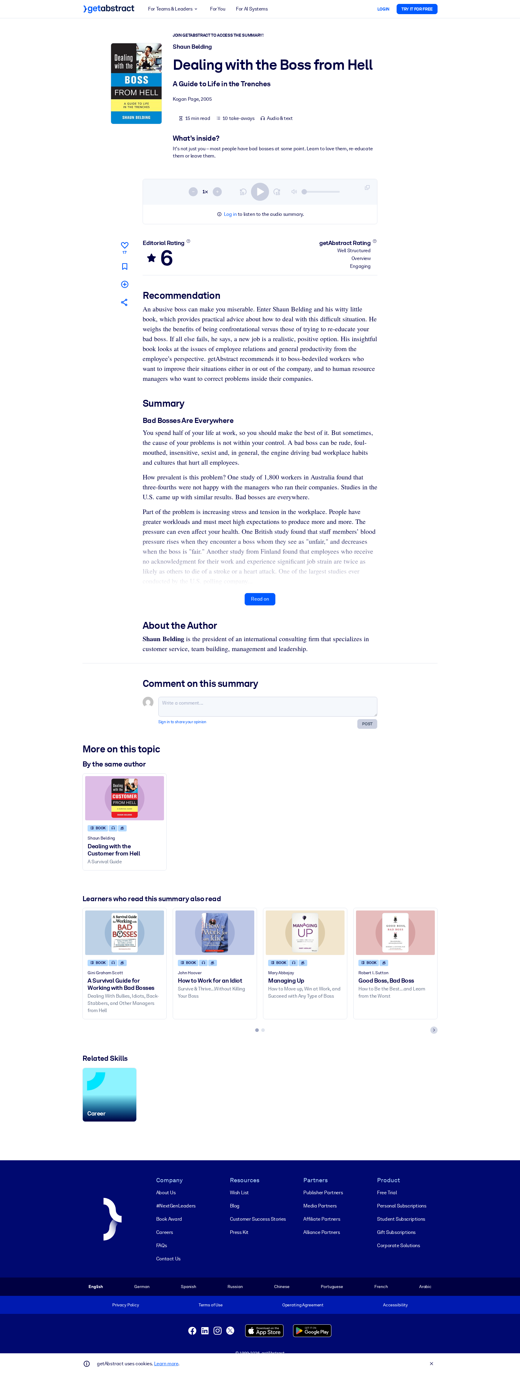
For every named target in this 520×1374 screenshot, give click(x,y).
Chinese (281, 1286)
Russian (235, 1286)
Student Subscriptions (401, 1219)
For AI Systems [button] (252, 9)
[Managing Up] (305, 932)
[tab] (257, 1030)
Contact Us (168, 1259)
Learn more (166, 1363)
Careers (164, 1232)
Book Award (169, 1219)
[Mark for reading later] (125, 266)
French (381, 1286)
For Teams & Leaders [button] (170, 9)
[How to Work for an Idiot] (214, 932)
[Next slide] (434, 1030)
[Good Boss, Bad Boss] (395, 932)
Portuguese (332, 1286)
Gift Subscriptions (396, 1232)
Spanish (188, 1286)
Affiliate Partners (321, 1219)
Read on (260, 599)
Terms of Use (211, 1304)
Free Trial (387, 1192)
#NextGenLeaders (176, 1206)
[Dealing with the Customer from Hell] (124, 798)
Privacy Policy (125, 1304)
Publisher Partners (323, 1192)
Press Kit (239, 1232)
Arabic (425, 1286)
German (141, 1286)
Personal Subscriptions (401, 1206)
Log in (230, 214)
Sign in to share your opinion (182, 722)
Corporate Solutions (398, 1245)
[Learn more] (188, 241)
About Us (166, 1192)
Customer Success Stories (258, 1219)
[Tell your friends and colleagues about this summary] (125, 302)
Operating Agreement (302, 1304)
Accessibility (395, 1304)
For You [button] (217, 9)
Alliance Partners (321, 1232)
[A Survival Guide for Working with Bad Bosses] (124, 932)
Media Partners (319, 1206)
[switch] (260, 192)
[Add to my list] (125, 284)
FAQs (161, 1245)
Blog (235, 1206)
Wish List (239, 1192)
